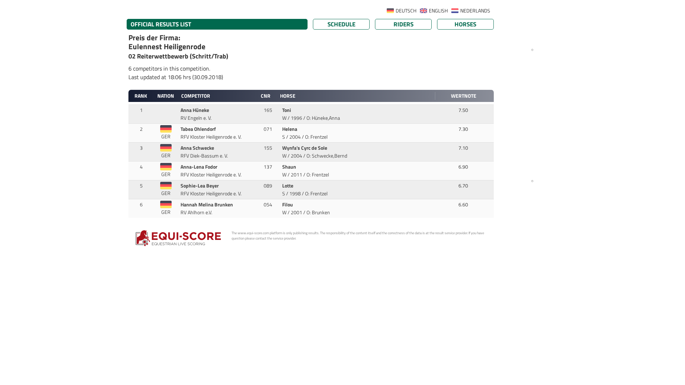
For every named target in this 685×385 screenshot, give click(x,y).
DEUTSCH (406, 11)
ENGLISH (438, 11)
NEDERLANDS (475, 11)
